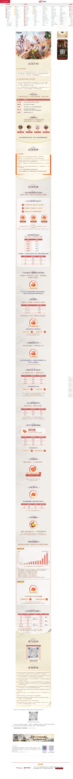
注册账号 (70, 385)
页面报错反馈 (40, 764)
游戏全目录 (6, 1)
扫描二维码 (70, 391)
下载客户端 (70, 380)
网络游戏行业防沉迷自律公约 (48, 768)
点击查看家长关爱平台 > (59, 768)
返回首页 (70, 395)
